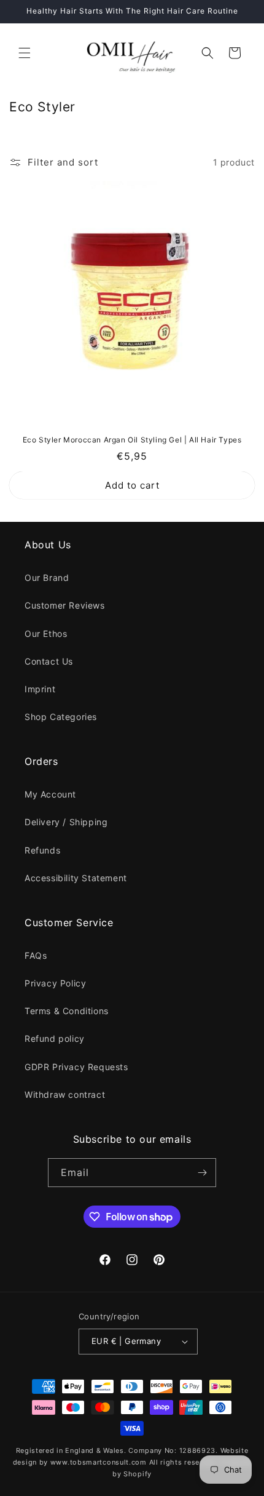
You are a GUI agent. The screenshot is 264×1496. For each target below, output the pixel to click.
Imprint (40, 689)
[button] (24, 52)
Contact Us (49, 661)
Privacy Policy (55, 983)
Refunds (42, 850)
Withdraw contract (65, 1094)
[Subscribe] (201, 1172)
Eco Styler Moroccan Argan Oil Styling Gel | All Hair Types (132, 439)
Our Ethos (46, 633)
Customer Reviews (65, 605)
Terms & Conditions (67, 1011)
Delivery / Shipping (66, 822)
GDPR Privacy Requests (76, 1067)
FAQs (36, 955)
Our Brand (47, 577)
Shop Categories (61, 716)
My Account (50, 794)
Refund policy (55, 1038)
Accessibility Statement (76, 878)
